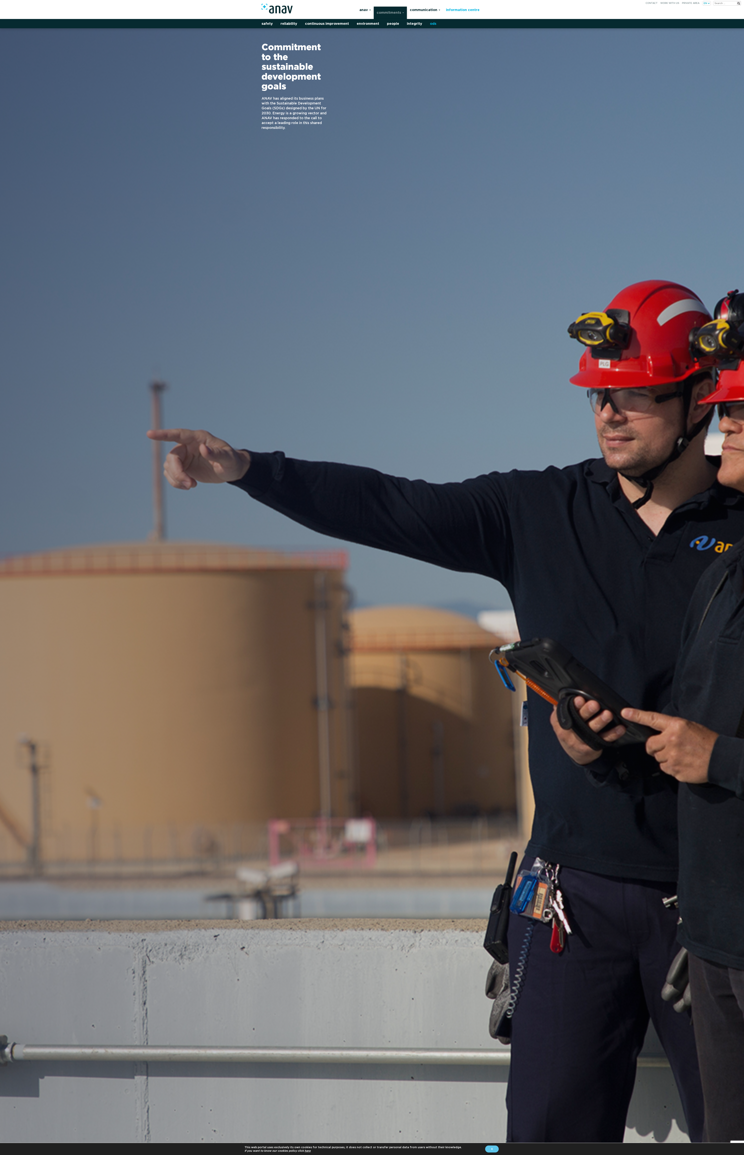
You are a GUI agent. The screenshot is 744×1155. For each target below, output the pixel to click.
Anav (364, 10)
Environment (368, 24)
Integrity (414, 24)
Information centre (463, 10)
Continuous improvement (327, 24)
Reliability (289, 24)
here (308, 1150)
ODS (433, 24)
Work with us (669, 3)
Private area (690, 3)
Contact (652, 3)
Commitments (389, 12)
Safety (267, 24)
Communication (424, 10)
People (393, 24)
